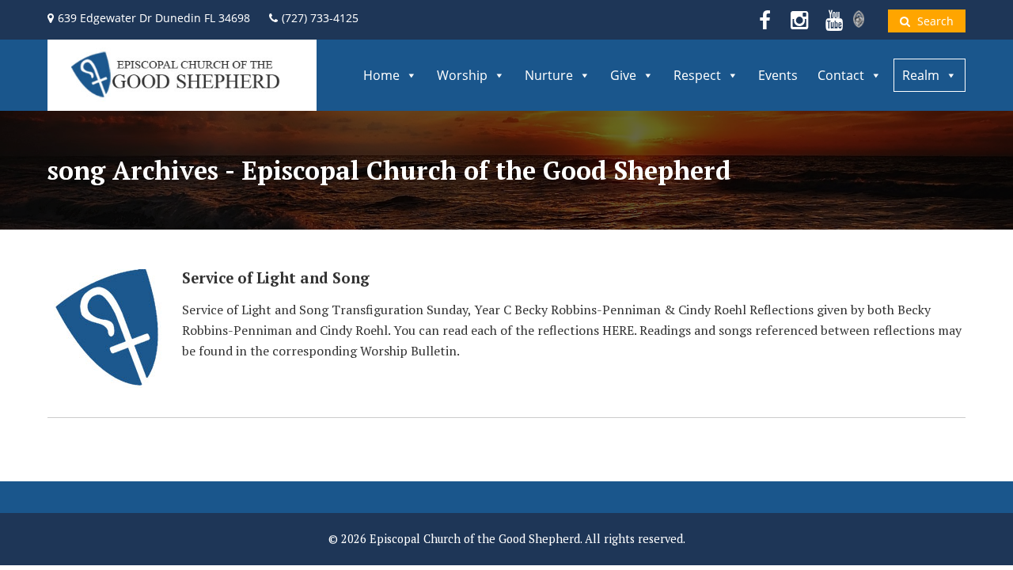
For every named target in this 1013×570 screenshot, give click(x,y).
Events (778, 75)
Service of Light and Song (276, 277)
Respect (697, 75)
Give (623, 75)
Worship (462, 75)
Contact (841, 75)
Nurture (549, 75)
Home (381, 75)
